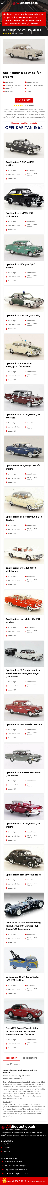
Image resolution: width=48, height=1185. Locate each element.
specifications (30, 1057)
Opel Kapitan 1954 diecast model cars (21, 20)
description (11, 1057)
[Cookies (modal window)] (4, 1180)
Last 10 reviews (13, 1064)
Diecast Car (11, 14)
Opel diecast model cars (31, 14)
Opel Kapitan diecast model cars (21, 17)
